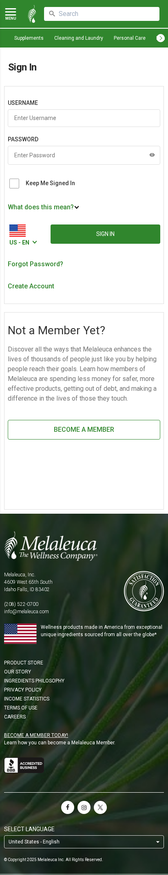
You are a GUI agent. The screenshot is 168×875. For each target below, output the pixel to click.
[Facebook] (68, 807)
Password (23, 139)
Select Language (29, 829)
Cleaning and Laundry (78, 38)
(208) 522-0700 (21, 604)
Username (23, 103)
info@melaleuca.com (26, 611)
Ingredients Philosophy (34, 680)
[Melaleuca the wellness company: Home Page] (32, 14)
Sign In (105, 234)
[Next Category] (161, 38)
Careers (15, 716)
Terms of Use (21, 707)
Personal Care (130, 38)
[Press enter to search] (52, 14)
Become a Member (84, 429)
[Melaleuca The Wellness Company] (84, 546)
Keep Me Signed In (50, 183)
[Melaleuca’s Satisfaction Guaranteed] (144, 591)
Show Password (152, 155)
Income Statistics (26, 698)
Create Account (31, 286)
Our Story (17, 671)
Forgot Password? (35, 264)
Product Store (23, 662)
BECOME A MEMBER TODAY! (36, 735)
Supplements (29, 38)
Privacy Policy (23, 689)
